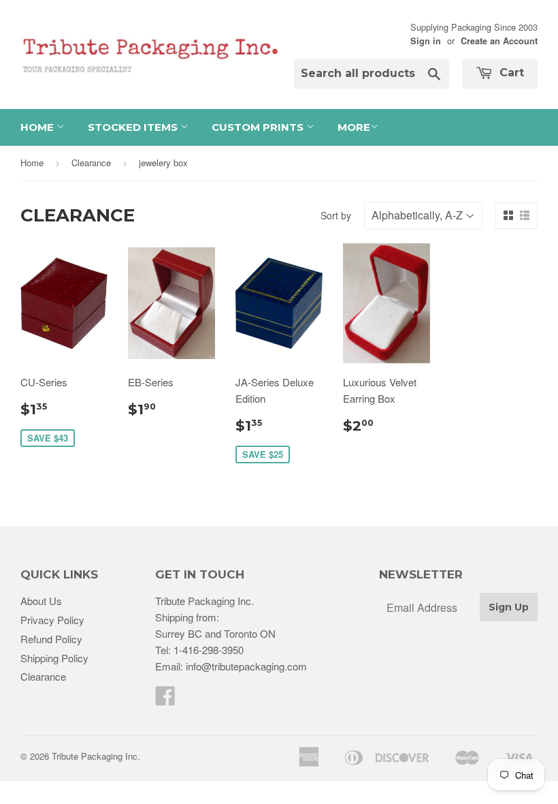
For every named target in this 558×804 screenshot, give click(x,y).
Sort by (336, 215)
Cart (510, 72)
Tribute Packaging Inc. (96, 755)
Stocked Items (134, 127)
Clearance (91, 162)
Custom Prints (259, 127)
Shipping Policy (54, 658)
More (354, 127)
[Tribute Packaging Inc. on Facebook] (165, 699)
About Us (41, 600)
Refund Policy (51, 639)
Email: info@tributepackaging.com (231, 666)
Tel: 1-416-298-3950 (199, 650)
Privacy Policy (52, 620)
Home (38, 127)
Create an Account (499, 41)
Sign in (425, 41)
